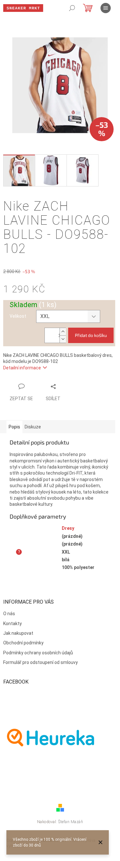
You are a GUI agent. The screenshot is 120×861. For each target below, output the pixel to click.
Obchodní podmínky (23, 642)
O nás (9, 613)
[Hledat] (72, 8)
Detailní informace (22, 367)
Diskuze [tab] (33, 426)
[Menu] (105, 8)
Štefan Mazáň (70, 822)
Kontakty (12, 623)
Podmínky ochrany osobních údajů (38, 652)
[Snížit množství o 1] (63, 339)
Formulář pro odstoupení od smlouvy (40, 662)
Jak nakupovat (18, 633)
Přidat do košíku (91, 335)
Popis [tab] (14, 426)
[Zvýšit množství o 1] (63, 331)
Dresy (68, 528)
